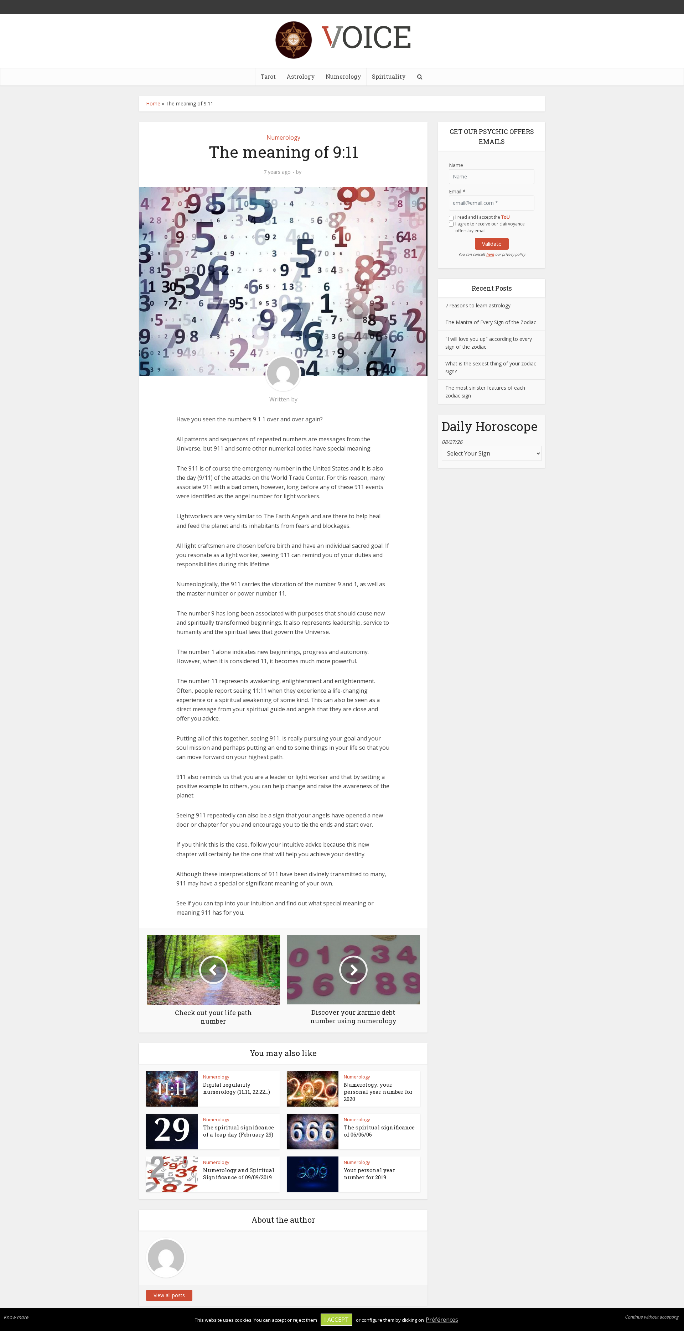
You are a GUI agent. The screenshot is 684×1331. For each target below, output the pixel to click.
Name (456, 165)
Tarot (268, 76)
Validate (492, 243)
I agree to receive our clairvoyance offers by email (490, 227)
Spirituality (389, 76)
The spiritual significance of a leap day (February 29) (238, 1131)
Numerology (343, 76)
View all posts (169, 1295)
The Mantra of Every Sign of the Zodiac (490, 322)
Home (153, 103)
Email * (457, 191)
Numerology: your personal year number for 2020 (378, 1092)
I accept (336, 1320)
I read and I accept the (482, 217)
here (490, 254)
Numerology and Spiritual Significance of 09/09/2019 (238, 1173)
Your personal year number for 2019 (369, 1173)
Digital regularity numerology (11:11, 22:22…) (236, 1088)
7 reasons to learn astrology (478, 305)
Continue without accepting (652, 1317)
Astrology (300, 76)
